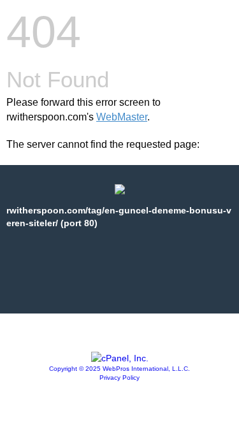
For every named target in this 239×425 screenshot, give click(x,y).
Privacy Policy (119, 377)
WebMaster (121, 117)
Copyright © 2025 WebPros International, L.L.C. (119, 368)
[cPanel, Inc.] (119, 358)
